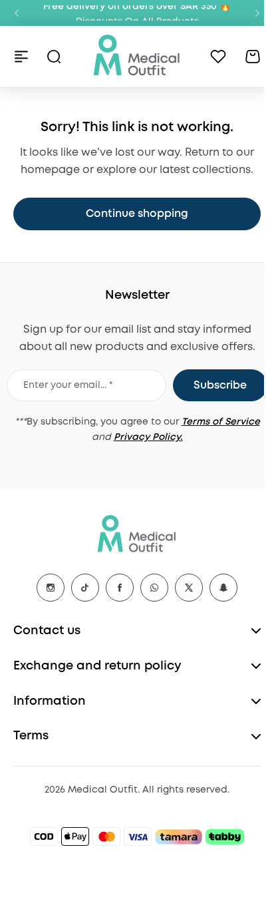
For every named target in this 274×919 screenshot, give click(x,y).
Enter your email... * (68, 385)
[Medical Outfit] (137, 56)
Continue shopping (137, 214)
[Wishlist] (218, 56)
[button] (17, 13)
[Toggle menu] (21, 56)
